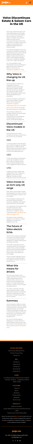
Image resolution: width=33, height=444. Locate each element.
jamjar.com (16, 416)
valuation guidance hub (15, 69)
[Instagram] (13, 441)
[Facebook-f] (15, 441)
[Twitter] (18, 441)
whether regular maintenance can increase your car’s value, (16, 105)
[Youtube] (20, 441)
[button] (30, 2)
